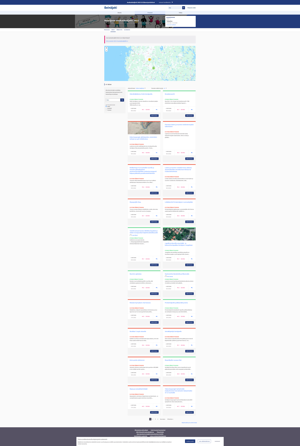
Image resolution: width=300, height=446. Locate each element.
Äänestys (119, 30)
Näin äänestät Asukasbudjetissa (145, 432)
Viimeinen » (170, 419)
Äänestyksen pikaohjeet (141, 430)
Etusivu (119, 12)
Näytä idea (155, 115)
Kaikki (108, 106)
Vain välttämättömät (204, 441)
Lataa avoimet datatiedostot (158, 436)
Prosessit (150, 12)
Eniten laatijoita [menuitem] (140, 88)
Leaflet (186, 80)
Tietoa (180, 12)
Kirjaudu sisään (192, 8)
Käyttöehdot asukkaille (140, 436)
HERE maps (192, 80)
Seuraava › (162, 419)
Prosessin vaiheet (171, 25)
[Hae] (183, 7)
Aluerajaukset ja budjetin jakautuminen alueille (150, 434)
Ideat (113, 30)
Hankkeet (109, 108)
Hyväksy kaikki (190, 441)
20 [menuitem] (164, 88)
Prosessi (107, 30)
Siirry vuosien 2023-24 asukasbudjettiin (117, 41)
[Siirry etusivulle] (111, 8)
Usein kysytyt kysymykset (158, 430)
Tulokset (109, 110)
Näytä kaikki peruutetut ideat (189, 422)
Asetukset (217, 441)
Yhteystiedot (160, 432)
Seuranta (127, 30)
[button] (153, 68)
